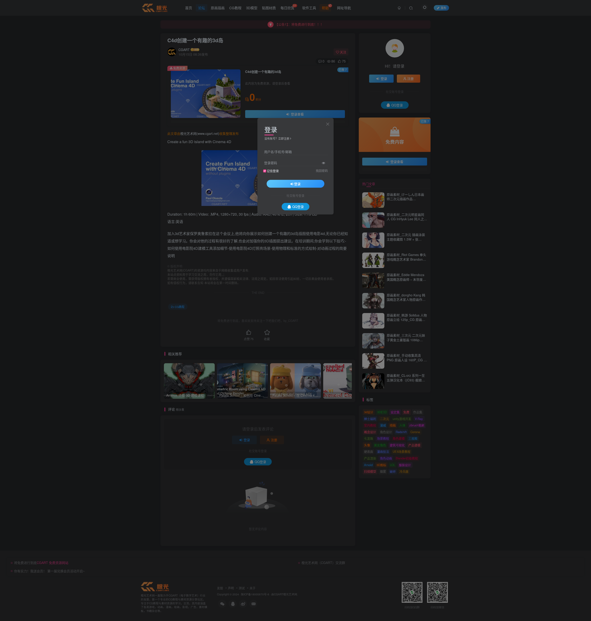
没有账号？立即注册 (276, 138)
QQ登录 (298, 206)
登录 (297, 183)
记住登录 (273, 171)
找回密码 (322, 171)
